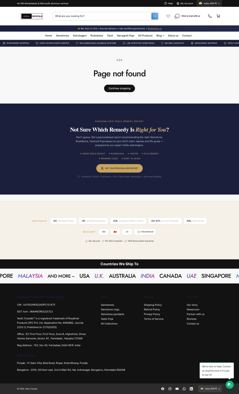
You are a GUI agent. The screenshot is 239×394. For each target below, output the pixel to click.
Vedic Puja (107, 318)
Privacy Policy (152, 314)
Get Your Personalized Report (121, 168)
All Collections (109, 323)
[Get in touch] (210, 16)
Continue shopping (119, 88)
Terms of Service (154, 318)
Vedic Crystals (31, 389)
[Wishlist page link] (168, 16)
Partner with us (196, 314)
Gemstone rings (110, 309)
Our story (192, 304)
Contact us (193, 323)
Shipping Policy (153, 304)
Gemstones (107, 304)
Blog (159, 35)
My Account (186, 3)
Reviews (192, 318)
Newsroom (193, 309)
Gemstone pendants (112, 314)
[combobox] (105, 16)
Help (170, 3)
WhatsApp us (155, 28)
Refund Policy (152, 309)
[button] (218, 16)
